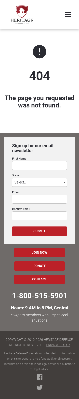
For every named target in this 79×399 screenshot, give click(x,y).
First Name (19, 158)
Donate (26, 358)
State (15, 175)
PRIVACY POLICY (58, 345)
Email (15, 192)
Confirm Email (21, 209)
